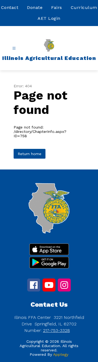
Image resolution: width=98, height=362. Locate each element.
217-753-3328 (56, 330)
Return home (29, 154)
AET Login (49, 18)
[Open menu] (14, 48)
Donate (34, 7)
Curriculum (84, 7)
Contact (10, 7)
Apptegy (60, 354)
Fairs (56, 7)
